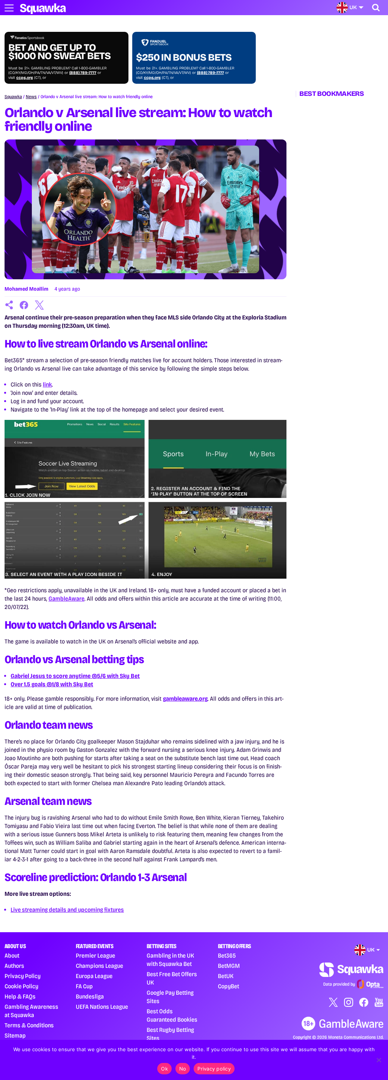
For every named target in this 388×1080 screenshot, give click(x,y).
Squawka (13, 96)
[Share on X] (39, 305)
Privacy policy (214, 1069)
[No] (378, 1060)
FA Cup (84, 986)
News (31, 96)
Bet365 (227, 955)
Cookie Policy (21, 986)
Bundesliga (90, 996)
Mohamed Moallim (26, 289)
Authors (14, 965)
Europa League (94, 976)
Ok (164, 1069)
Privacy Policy (23, 976)
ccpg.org (24, 77)
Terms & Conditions (29, 1025)
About (12, 955)
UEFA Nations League (102, 1006)
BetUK (225, 976)
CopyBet (228, 986)
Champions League (99, 965)
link (47, 384)
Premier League (95, 955)
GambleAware (66, 598)
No (182, 1069)
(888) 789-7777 (82, 72)
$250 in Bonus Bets (184, 57)
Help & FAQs (20, 996)
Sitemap (15, 1035)
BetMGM (229, 965)
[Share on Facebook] (24, 305)
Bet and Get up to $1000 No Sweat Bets (59, 52)
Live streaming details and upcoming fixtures (67, 909)
